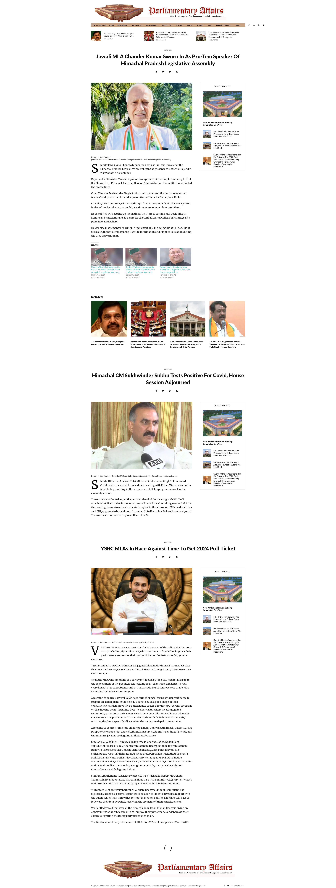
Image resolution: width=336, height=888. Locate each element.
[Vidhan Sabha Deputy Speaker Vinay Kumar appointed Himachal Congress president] (175, 257)
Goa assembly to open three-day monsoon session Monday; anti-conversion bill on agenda (224, 34)
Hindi (237, 25)
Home (111, 25)
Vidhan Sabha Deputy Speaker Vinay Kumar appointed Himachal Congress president (175, 269)
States (179, 25)
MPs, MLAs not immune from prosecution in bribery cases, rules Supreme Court (226, 133)
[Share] (156, 72)
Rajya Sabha (151, 25)
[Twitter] (249, 25)
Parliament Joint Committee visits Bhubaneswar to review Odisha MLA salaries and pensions (172, 34)
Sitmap (200, 25)
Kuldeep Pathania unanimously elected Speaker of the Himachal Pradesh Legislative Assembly (140, 269)
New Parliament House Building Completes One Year (217, 123)
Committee (166, 25)
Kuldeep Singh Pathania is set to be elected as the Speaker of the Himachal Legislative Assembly (105, 269)
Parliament (122, 25)
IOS (209, 25)
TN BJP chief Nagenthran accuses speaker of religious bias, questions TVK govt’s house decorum (227, 344)
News (189, 25)
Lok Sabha (136, 25)
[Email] (177, 72)
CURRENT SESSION (223, 25)
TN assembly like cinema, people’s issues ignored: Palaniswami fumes (119, 34)
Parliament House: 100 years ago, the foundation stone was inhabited (227, 145)
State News (168, 50)
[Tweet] (163, 72)
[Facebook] (245, 25)
